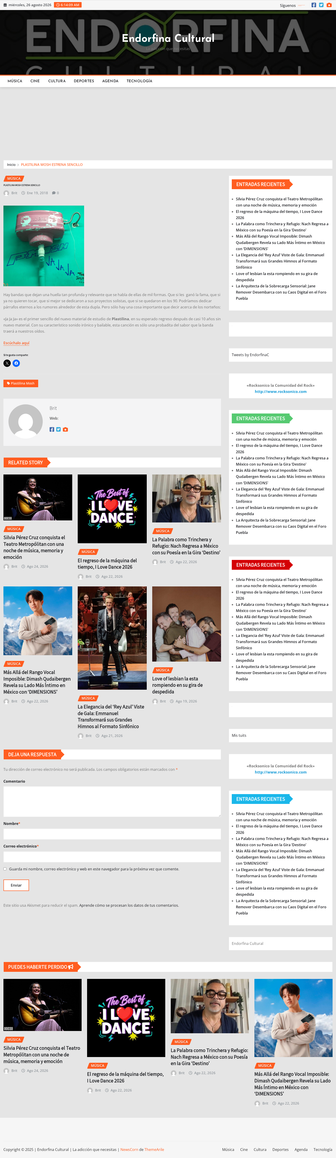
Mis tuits (239, 735)
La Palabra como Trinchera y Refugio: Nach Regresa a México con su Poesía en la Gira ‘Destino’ (186, 546)
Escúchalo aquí (16, 342)
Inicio (11, 164)
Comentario (14, 781)
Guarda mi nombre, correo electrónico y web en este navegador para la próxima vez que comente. (94, 869)
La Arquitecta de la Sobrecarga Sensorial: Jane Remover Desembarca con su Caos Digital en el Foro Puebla (281, 292)
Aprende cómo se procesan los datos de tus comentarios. (129, 905)
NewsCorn (129, 1149)
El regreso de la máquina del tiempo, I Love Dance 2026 (107, 563)
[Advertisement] (168, 122)
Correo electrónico (21, 846)
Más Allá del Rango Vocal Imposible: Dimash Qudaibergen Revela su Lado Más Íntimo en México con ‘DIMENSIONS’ (37, 682)
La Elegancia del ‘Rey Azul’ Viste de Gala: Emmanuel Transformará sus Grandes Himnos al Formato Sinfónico (111, 716)
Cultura (57, 81)
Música (15, 81)
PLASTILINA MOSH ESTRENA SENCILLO (52, 164)
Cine (35, 81)
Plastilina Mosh (23, 383)
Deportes (84, 81)
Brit (14, 193)
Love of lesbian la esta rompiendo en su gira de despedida (177, 685)
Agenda (110, 81)
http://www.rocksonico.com (281, 391)
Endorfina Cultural (168, 39)
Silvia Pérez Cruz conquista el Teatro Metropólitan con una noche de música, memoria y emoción (34, 547)
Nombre (11, 823)
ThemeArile (154, 1149)
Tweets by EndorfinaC (250, 354)
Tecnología (139, 81)
